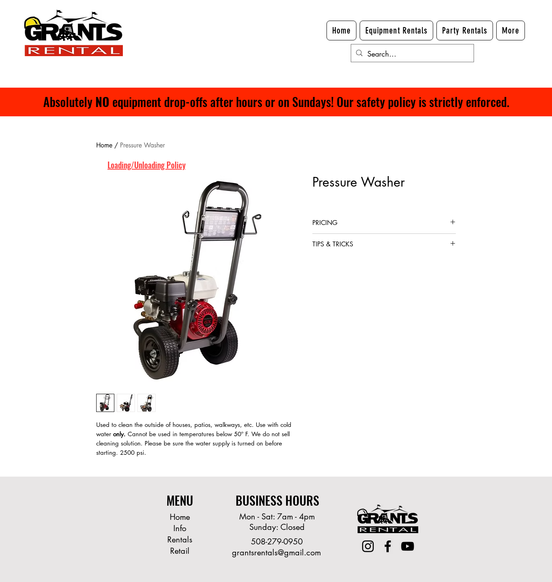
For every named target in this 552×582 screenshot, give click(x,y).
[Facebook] (388, 546)
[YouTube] (407, 546)
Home (104, 145)
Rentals (179, 539)
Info (179, 528)
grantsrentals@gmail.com (276, 552)
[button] (510, 30)
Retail (180, 551)
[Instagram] (368, 546)
